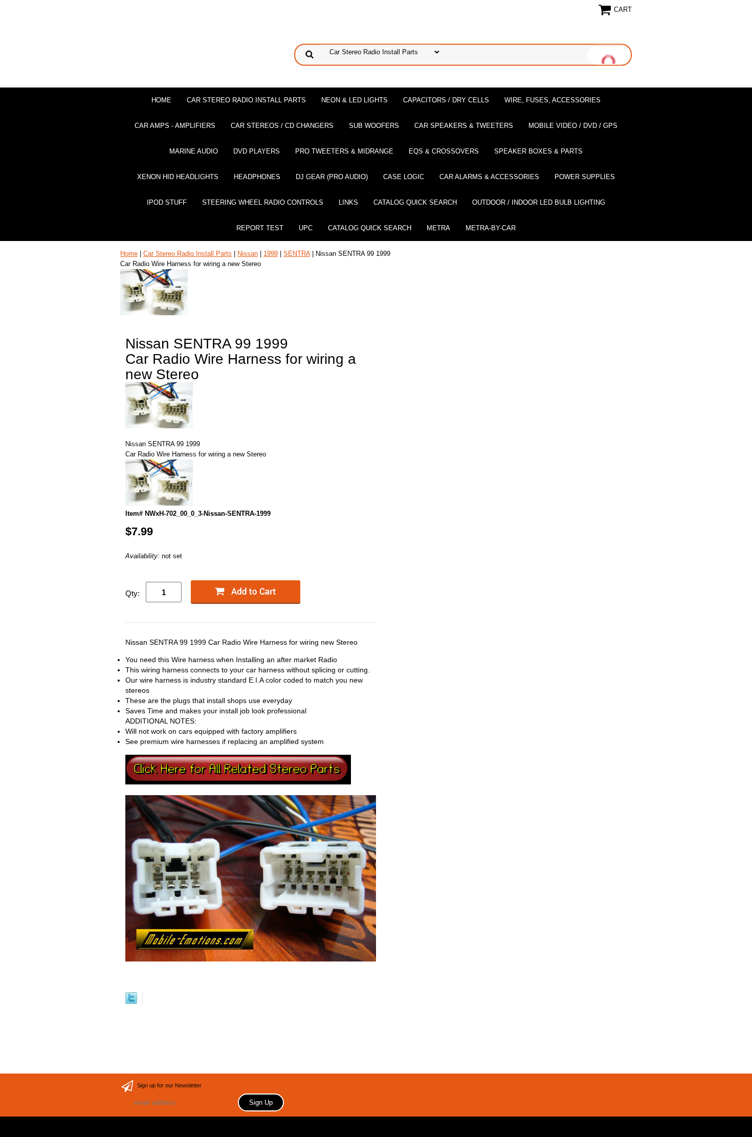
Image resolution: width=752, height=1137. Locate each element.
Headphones (257, 177)
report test (259, 228)
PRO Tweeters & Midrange (344, 151)
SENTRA (296, 253)
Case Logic (403, 177)
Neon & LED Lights (354, 100)
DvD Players (256, 151)
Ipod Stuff (167, 202)
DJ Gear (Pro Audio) (332, 177)
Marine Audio (193, 151)
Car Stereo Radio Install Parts (246, 100)
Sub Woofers (374, 125)
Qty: (132, 593)
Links (348, 202)
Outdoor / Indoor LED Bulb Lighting (538, 202)
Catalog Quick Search (415, 202)
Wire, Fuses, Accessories (552, 100)
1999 (270, 253)
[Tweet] (131, 1001)
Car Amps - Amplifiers (175, 125)
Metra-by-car (491, 228)
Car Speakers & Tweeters (463, 125)
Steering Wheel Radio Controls (262, 202)
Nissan (247, 253)
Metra (438, 228)
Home (161, 100)
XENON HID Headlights (177, 177)
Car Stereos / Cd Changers (282, 125)
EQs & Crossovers (444, 151)
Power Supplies (585, 177)
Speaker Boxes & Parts (538, 151)
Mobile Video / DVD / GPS (572, 125)
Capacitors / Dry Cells (446, 100)
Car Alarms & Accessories (489, 177)
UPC (306, 228)
